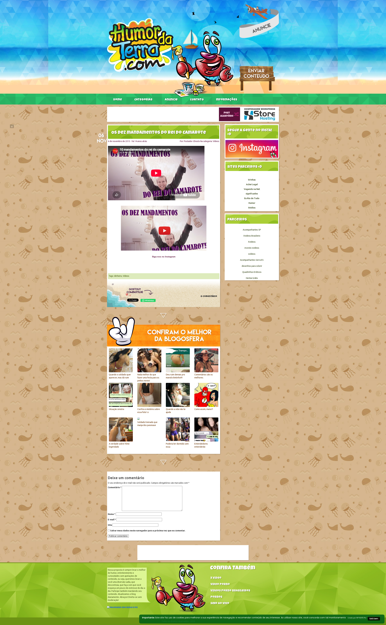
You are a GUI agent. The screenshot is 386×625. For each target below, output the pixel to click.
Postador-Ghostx (192, 141)
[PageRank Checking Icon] (122, 608)
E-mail (112, 519)
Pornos (216, 597)
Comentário (114, 487)
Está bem (374, 618)
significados (252, 193)
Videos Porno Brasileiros (230, 591)
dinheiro (118, 276)
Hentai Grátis (252, 278)
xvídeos (251, 254)
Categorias (143, 99)
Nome (111, 514)
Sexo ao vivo (219, 603)
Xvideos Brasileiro (251, 236)
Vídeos (216, 141)
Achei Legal (252, 184)
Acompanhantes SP (252, 230)
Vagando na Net (252, 189)
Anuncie (171, 99)
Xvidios (251, 207)
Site (110, 525)
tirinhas (252, 180)
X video (215, 578)
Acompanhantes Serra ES (252, 260)
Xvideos (252, 242)
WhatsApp (148, 300)
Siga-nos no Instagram (163, 256)
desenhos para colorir (252, 266)
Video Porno (220, 584)
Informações (226, 99)
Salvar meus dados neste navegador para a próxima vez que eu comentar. (147, 530)
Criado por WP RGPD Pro (357, 618)
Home (117, 99)
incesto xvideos (252, 248)
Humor (251, 203)
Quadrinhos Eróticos (251, 272)
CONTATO (197, 99)
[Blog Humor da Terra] (170, 57)
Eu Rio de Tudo (251, 198)
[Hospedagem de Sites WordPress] (259, 114)
